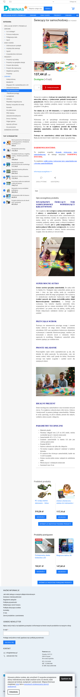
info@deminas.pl (11, 653)
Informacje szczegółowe (42, 171)
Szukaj (48, 8)
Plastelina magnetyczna (14, 102)
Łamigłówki (10, 96)
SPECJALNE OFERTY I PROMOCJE (15, 26)
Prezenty (9, 73)
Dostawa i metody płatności (12, 597)
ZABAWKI (7, 76)
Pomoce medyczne (12, 34)
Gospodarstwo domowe (14, 54)
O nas (5, 613)
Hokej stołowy (11, 79)
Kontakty (6, 610)
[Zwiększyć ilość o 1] (41, 86)
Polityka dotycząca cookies (12, 607)
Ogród (8, 51)
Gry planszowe (11, 110)
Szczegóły (41, 571)
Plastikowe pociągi (13, 93)
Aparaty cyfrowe (11, 124)
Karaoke (9, 107)
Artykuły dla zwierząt (13, 48)
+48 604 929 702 (11, 656)
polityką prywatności (37, 638)
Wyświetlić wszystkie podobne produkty (55, 524)
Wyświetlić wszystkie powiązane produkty (55, 582)
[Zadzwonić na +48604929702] (6, 1)
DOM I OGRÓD (9, 43)
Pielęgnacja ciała (11, 37)
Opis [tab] (36, 191)
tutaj (17, 684)
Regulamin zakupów (9, 600)
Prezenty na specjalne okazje (15, 62)
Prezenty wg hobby (12, 59)
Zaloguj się (9, 642)
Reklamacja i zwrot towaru (11, 605)
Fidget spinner (11, 121)
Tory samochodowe (12, 90)
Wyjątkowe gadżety (12, 71)
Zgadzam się (66, 679)
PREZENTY (7, 57)
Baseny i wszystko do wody (15, 104)
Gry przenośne (11, 127)
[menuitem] (14, 15)
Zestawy (9, 99)
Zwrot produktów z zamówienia (13, 615)
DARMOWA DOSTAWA (11, 130)
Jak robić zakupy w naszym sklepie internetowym (19, 594)
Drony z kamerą (11, 118)
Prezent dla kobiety (12, 65)
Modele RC (9, 82)
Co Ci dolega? (10, 31)
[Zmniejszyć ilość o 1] (41, 88)
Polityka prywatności (10, 602)
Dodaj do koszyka (53, 87)
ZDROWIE (7, 29)
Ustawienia (13, 692)
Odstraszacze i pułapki (13, 45)
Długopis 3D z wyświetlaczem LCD (17, 85)
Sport (8, 40)
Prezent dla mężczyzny (13, 68)
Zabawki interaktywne (13, 116)
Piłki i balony (10, 113)
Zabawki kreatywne (12, 88)
